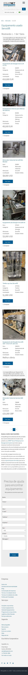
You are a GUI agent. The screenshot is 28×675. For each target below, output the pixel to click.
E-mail (4, 511)
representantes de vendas (12, 460)
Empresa (4, 522)
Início (2, 20)
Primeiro (4, 502)
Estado (4, 533)
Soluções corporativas (7, 605)
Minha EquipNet (6, 625)
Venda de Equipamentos (8, 610)
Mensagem (5, 539)
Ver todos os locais (6, 655)
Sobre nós (4, 584)
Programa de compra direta (9, 612)
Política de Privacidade (8, 597)
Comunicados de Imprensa (9, 591)
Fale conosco (5, 627)
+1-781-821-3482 (6, 653)
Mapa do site (5, 635)
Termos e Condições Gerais (9, 593)
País (3, 528)
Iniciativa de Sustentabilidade (9, 586)
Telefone (4, 517)
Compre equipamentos (8, 608)
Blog (3, 588)
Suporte (4, 629)
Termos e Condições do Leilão (10, 595)
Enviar (14, 555)
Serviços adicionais (7, 616)
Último (3, 509)
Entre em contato (6, 631)
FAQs (3, 633)
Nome (4, 497)
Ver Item (7, 85)
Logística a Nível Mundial (8, 614)
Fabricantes (7, 20)
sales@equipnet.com (7, 651)
